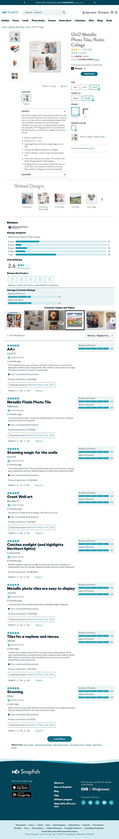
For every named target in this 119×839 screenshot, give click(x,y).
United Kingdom (59, 825)
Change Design (99, 136)
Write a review (79, 52)
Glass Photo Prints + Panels (80, 744)
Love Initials (75, 207)
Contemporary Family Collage (43, 208)
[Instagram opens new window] (91, 801)
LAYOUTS (26, 92)
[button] (43, 86)
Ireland (40, 825)
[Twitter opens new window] (112, 801)
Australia (86, 825)
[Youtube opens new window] (105, 801)
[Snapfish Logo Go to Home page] (10, 12)
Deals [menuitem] (109, 20)
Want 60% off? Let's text (65, 805)
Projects (105, 12)
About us (58, 782)
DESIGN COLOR (78, 123)
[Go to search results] (64, 12)
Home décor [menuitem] (65, 20)
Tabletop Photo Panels (43, 744)
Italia (48, 825)
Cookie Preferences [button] (53, 828)
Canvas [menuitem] (52, 20)
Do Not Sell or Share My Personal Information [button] (59, 831)
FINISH (74, 93)
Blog (56, 791)
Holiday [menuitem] (5, 20)
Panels (4, 26)
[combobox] (45, 12)
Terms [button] (26, 828)
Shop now (79, 2)
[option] (15, 37)
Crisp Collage (59, 207)
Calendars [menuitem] (80, 20)
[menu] (64, 86)
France (32, 825)
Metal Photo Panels (61, 744)
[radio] (73, 128)
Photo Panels (28, 744)
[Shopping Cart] (115, 12)
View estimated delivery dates (82, 148)
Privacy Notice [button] (37, 828)
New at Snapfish (63, 787)
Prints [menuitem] (16, 20)
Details (96, 59)
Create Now (89, 74)
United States (74, 825)
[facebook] (84, 801)
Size (73, 82)
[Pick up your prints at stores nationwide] (84, 789)
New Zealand (98, 825)
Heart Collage (91, 207)
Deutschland (21, 825)
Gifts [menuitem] (91, 20)
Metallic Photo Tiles (16, 26)
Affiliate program (63, 799)
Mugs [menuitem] (100, 20)
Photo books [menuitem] (38, 20)
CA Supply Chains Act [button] (73, 828)
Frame (74, 104)
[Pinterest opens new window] (98, 801)
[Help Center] (112, 12)
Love (28, 26)
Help (56, 795)
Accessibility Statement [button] (94, 828)
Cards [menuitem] (25, 20)
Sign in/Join (91, 12)
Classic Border (27, 207)
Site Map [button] (17, 828)
